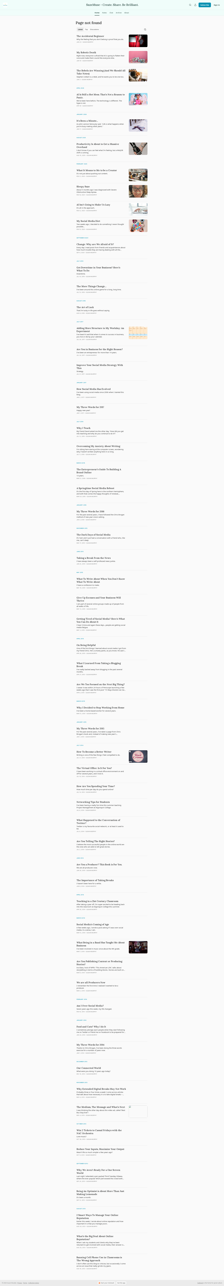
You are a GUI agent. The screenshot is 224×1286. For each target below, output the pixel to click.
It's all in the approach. (86, 208)
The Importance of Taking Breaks (95, 880)
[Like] (78, 108)
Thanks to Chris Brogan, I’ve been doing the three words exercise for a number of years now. (99, 1049)
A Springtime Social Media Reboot (95, 488)
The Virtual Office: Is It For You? (94, 768)
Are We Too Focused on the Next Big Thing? (101, 684)
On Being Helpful (86, 645)
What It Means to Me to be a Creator (97, 170)
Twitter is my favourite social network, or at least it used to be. (100, 827)
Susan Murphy (88, 42)
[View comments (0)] (94, 45)
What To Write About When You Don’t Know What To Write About (101, 580)
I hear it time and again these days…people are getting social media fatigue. (101, 626)
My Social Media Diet (88, 221)
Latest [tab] (80, 29)
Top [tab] (86, 29)
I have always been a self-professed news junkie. (96, 561)
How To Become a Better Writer (94, 751)
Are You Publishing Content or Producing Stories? (99, 963)
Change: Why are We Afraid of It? (95, 244)
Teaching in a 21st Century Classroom (97, 901)
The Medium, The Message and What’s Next (101, 1107)
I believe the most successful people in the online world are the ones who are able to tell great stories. (100, 845)
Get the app (121, 1283)
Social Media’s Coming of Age (93, 924)
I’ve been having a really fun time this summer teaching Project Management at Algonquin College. (99, 806)
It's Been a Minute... (87, 120)
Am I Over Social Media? (90, 1005)
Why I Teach (83, 428)
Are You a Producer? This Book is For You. (99, 864)
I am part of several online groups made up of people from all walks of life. (100, 605)
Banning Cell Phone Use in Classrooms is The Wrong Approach (99, 1259)
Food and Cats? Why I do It (91, 1026)
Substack (200, 1283)
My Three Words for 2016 (90, 511)
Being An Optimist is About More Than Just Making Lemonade (100, 1193)
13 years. (80, 475)
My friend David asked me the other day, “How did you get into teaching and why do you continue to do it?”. (100, 432)
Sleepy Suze (83, 186)
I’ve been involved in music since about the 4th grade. (98, 949)
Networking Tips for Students (93, 802)
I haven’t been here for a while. (89, 883)
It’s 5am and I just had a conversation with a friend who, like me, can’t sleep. (101, 539)
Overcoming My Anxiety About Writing (98, 446)
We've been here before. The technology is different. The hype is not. (99, 102)
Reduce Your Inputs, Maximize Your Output (100, 1149)
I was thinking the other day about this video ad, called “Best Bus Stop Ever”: (101, 1111)
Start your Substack (107, 1283)
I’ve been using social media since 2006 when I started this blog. (100, 393)
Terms (25, 1283)
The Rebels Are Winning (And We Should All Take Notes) (101, 72)
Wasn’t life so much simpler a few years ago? (95, 1152)
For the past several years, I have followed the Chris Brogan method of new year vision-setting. (100, 515)
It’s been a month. (84, 1197)
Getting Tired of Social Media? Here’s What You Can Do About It (101, 620)
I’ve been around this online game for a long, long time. (99, 289)
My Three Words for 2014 (90, 1044)
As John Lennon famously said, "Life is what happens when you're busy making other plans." (100, 125)
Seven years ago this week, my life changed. (94, 1009)
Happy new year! (83, 410)
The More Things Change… (91, 286)
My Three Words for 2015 (90, 728)
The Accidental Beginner (90, 36)
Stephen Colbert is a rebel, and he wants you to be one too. (100, 77)
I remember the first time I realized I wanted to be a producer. (97, 986)
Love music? (81, 1136)
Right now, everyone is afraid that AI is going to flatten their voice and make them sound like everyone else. (100, 56)
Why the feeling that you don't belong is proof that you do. (100, 39)
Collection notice (33, 1283)
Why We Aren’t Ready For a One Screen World (98, 1171)
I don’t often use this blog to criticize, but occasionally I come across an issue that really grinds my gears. (101, 1264)
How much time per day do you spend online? (95, 789)
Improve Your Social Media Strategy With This (100, 367)
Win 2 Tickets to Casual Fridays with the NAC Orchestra (99, 1132)
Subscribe (204, 5)
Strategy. (80, 371)
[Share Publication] (195, 5)
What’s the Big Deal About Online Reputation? (95, 1238)
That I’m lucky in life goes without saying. (93, 310)
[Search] (190, 5)
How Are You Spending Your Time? (96, 786)
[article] (112, 41)
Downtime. (81, 274)
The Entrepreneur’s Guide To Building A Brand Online (99, 471)
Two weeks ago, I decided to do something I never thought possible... (100, 225)
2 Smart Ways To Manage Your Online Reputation (97, 1217)
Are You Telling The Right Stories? (96, 841)
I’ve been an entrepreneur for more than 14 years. (97, 352)
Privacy (19, 1283)
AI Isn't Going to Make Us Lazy (93, 204)
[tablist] (88, 29)
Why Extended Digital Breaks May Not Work (101, 1089)
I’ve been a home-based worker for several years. (96, 711)
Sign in (217, 5)
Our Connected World (89, 1068)
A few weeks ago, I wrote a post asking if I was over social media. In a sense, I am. (100, 928)
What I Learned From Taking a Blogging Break (99, 665)
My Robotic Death (86, 52)
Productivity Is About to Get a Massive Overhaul (98, 145)
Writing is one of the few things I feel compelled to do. (98, 755)
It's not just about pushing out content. (92, 173)
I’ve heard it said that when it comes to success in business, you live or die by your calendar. (100, 335)
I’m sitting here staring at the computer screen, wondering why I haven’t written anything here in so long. (100, 450)
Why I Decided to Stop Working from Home (100, 707)
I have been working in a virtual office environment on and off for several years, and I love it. (100, 772)
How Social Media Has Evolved (94, 389)
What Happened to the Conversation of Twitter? (98, 822)
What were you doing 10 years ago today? (93, 1071)
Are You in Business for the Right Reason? (100, 349)
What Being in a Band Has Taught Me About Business (101, 944)
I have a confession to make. (88, 585)
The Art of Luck (85, 307)
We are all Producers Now (91, 982)
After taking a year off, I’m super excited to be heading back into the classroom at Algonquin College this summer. (100, 905)
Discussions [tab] (94, 29)
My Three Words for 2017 (90, 407)
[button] (97, 13)
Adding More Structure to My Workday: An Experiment (100, 330)
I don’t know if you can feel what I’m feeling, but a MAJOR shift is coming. (100, 151)
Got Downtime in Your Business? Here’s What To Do (98, 269)
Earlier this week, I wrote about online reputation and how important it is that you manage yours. (100, 1222)
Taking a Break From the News (94, 558)
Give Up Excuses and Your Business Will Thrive (99, 599)
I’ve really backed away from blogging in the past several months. (99, 670)
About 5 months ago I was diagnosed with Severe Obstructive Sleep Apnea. (96, 191)
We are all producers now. (87, 867)
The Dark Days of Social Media (93, 534)
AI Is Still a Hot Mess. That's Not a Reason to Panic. (101, 96)
